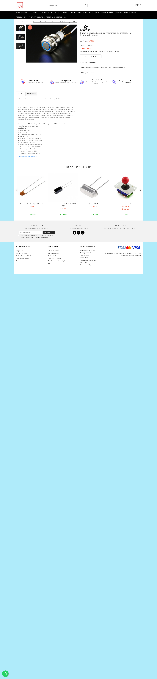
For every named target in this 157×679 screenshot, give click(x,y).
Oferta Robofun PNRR (104, 13)
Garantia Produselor (54, 258)
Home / (19, 22)
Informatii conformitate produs (27, 156)
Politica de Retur (53, 256)
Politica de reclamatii (22, 258)
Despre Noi (19, 251)
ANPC (50, 263)
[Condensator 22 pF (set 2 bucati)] (31, 187)
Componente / (27, 22)
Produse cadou (130, 13)
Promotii (118, 13)
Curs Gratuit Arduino (72, 13)
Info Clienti (53, 246)
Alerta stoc (92, 56)
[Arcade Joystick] (125, 187)
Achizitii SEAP (56, 13)
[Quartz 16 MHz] (94, 187)
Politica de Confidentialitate (39, 237)
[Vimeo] (78, 233)
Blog (85, 13)
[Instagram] (82, 233)
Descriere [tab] (21, 94)
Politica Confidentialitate (24, 256)
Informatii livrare (53, 251)
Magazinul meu (23, 246)
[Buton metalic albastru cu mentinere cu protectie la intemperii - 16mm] (51, 44)
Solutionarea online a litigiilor (57, 261)
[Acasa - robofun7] (26, 5)
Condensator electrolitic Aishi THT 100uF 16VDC (62, 205)
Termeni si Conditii (22, 253)
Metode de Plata (53, 253)
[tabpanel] (51, 44)
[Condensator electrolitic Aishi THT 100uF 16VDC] (63, 187)
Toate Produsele (23, 13)
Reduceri (45, 13)
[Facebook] (74, 233)
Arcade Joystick (125, 204)
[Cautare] (86, 5)
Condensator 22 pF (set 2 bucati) (31, 204)
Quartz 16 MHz (94, 204)
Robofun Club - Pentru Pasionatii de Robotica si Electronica (40, 17)
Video (91, 13)
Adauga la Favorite (88, 73)
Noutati (36, 13)
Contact (18, 261)
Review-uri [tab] (31, 94)
